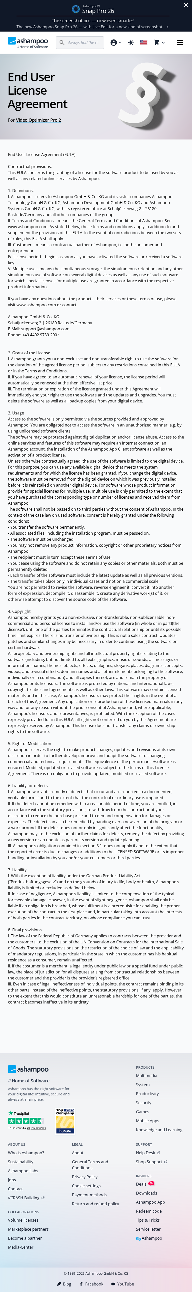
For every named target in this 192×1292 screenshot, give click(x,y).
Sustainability (20, 1162)
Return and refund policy (95, 1204)
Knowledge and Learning (159, 1129)
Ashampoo (149, 1238)
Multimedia (146, 1075)
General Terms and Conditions (90, 1165)
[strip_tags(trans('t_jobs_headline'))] (65, 1121)
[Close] (186, 5)
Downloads (146, 1193)
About (78, 1153)
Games (142, 1111)
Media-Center (21, 1247)
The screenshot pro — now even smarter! (93, 21)
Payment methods (89, 1195)
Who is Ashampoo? (26, 1153)
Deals (144, 1184)
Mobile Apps (147, 1120)
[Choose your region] (144, 43)
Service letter (148, 1229)
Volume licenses (23, 1220)
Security (143, 1102)
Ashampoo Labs (23, 1171)
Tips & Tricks (148, 1220)
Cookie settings (86, 1186)
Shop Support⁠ (149, 1162)
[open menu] (180, 43)
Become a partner (25, 1238)
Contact (15, 1189)
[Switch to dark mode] (131, 43)
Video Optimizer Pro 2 (38, 120)
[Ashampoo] (28, 1069)
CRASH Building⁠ (24, 1198)
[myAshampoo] (116, 43)
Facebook (94, 1284)
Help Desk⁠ (145, 1153)
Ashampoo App (150, 1202)
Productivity (147, 1093)
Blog (67, 1284)
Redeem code (149, 1211)
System (143, 1084)
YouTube (125, 1284)
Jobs (12, 1180)
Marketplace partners (28, 1229)
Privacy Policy (85, 1177)
